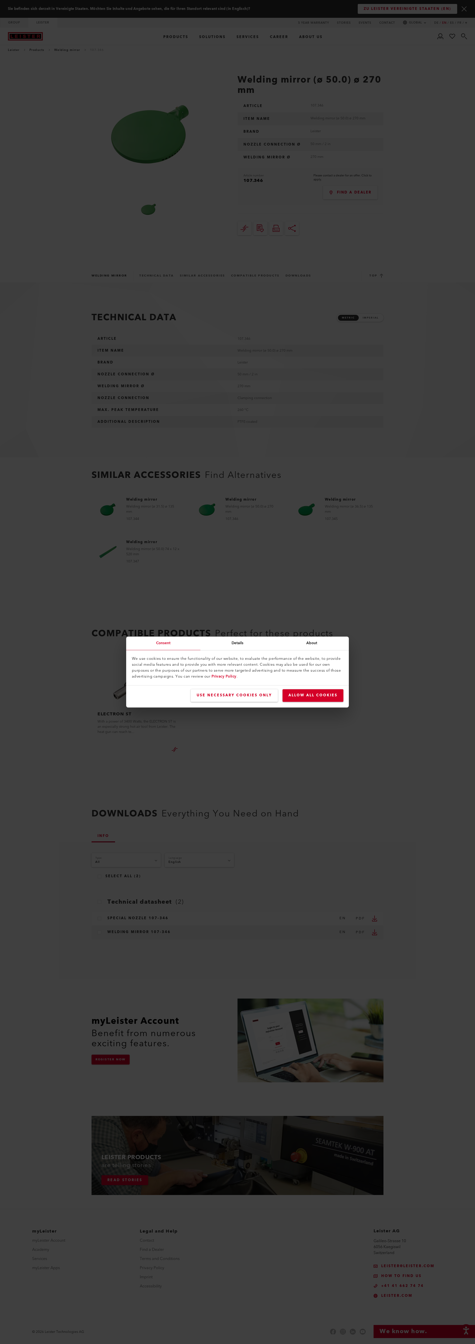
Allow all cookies (312, 695)
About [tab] (311, 643)
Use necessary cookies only (234, 695)
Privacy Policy (224, 676)
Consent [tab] (163, 643)
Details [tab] (238, 643)
